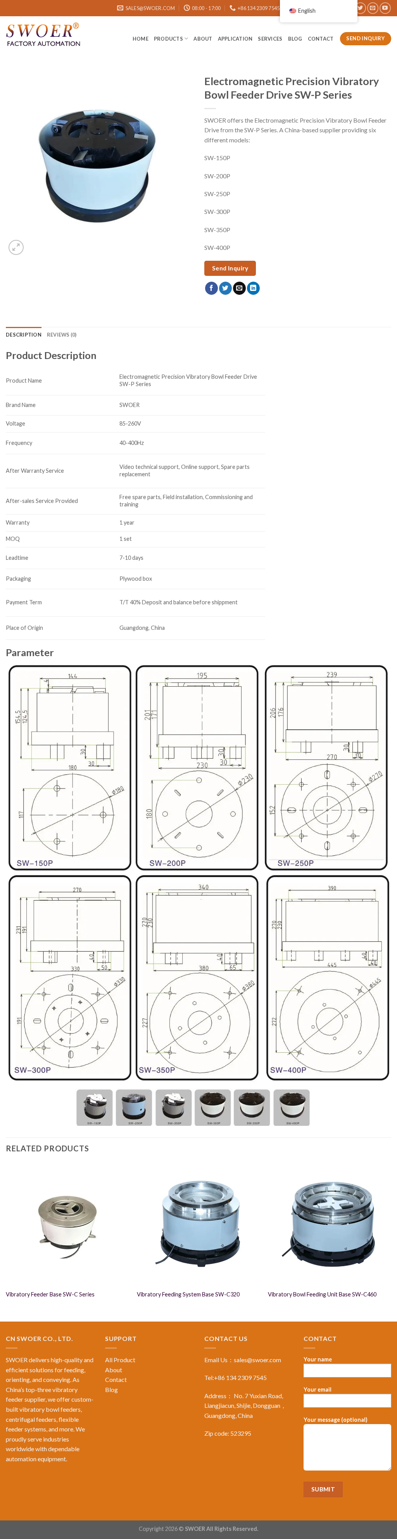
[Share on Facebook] (211, 288)
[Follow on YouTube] (385, 8)
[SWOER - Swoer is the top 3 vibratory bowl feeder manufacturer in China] (44, 35)
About (202, 39)
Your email (317, 1389)
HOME (140, 39)
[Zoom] (16, 247)
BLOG (295, 39)
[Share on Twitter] (225, 288)
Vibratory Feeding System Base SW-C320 (188, 1294)
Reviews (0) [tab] (62, 335)
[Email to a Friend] (239, 288)
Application (235, 39)
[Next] (391, 1241)
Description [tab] (23, 335)
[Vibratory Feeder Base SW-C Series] (67, 1224)
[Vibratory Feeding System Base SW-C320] (198, 1224)
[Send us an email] (372, 8)
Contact (321, 39)
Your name (318, 1359)
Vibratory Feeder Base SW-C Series (50, 1294)
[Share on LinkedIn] (253, 288)
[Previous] (6, 1241)
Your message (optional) (336, 1419)
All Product (120, 1359)
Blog (111, 1389)
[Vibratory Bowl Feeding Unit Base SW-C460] (329, 1224)
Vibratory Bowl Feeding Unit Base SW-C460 (322, 1294)
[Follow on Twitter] (360, 8)
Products (168, 39)
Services (270, 39)
